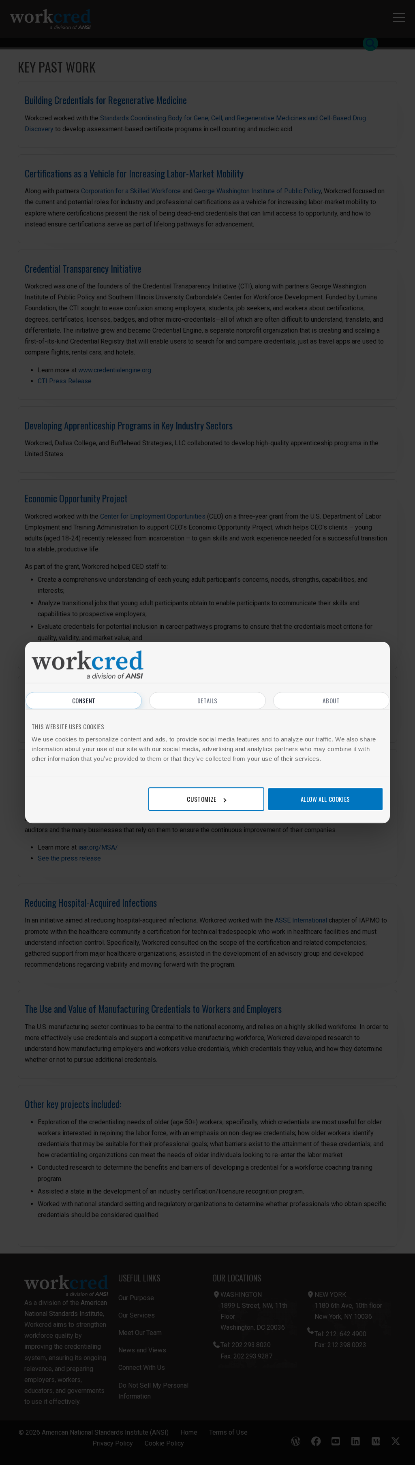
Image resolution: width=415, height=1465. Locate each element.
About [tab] (331, 700)
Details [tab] (207, 700)
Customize (201, 798)
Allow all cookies (325, 798)
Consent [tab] (84, 700)
